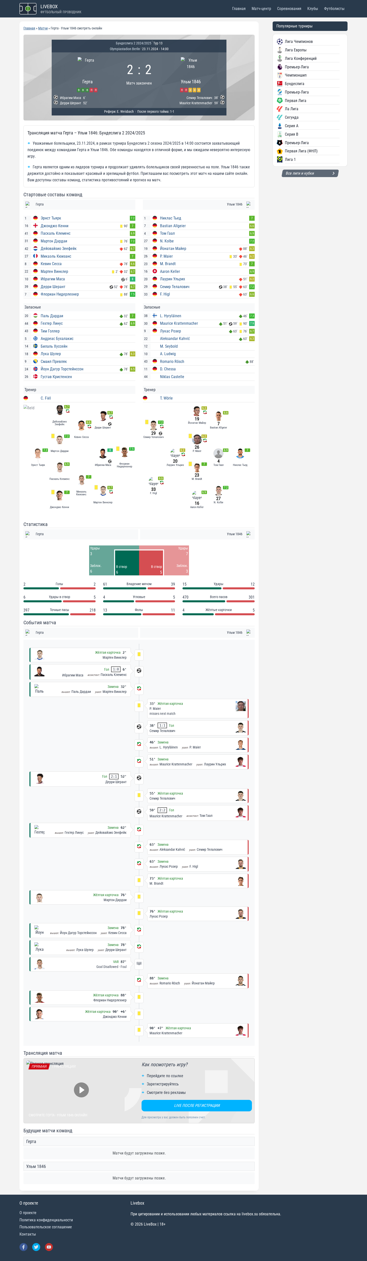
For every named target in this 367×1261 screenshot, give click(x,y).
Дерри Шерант (53, 286)
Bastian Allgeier (173, 225)
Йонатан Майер (173, 248)
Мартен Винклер (54, 271)
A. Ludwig (168, 353)
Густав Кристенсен (56, 376)
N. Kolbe (167, 241)
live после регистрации (197, 1105)
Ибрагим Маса (53, 279)
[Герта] (87, 74)
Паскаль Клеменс (55, 233)
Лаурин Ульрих (172, 279)
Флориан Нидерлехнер (60, 294)
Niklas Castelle (172, 376)
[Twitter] (36, 1247)
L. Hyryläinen (170, 316)
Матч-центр (261, 8)
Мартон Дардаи (54, 241)
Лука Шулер (51, 353)
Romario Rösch (172, 361)
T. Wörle (166, 398)
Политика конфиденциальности (46, 1220)
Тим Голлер (50, 331)
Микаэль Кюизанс (56, 256)
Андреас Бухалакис (57, 338)
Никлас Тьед (170, 218)
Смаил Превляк (54, 361)
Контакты (27, 1234)
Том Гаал (167, 233)
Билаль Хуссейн (54, 346)
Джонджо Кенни (54, 225)
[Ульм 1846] (190, 74)
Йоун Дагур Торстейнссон (62, 369)
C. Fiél (46, 398)
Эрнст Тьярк (51, 218)
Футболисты (334, 8)
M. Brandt (168, 263)
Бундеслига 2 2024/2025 (133, 43)
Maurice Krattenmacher (179, 323)
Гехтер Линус (52, 323)
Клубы (312, 8)
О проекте (27, 1212)
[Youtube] (49, 1247)
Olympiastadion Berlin (125, 49)
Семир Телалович (174, 286)
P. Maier (166, 256)
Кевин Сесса (51, 263)
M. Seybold (169, 346)
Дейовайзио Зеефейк (59, 248)
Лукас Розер (170, 331)
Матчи (43, 28)
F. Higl (165, 294)
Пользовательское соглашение (45, 1227)
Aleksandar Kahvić (175, 338)
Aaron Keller (170, 271)
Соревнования (289, 8)
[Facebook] (23, 1247)
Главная (239, 8)
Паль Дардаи (52, 316)
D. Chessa (168, 369)
